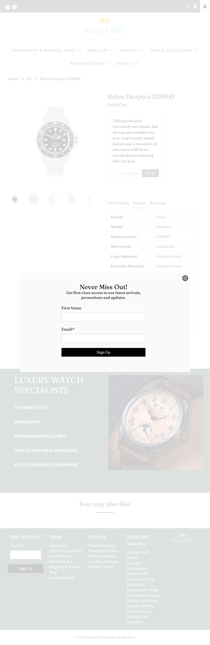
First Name (71, 307)
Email (68, 329)
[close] (185, 278)
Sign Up (103, 352)
